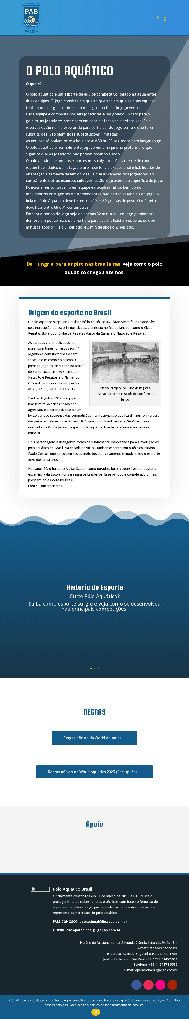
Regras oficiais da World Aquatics (92, 737)
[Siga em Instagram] (148, 985)
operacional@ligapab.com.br (103, 921)
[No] (183, 1006)
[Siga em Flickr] (160, 985)
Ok (96, 1012)
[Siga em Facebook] (136, 985)
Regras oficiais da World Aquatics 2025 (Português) (92, 771)
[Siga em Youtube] (172, 985)
